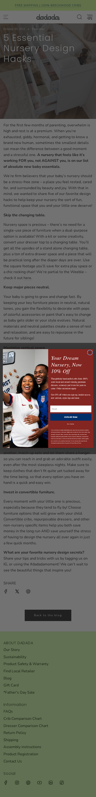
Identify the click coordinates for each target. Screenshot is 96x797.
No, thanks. (70, 424)
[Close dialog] (89, 352)
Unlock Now (70, 416)
